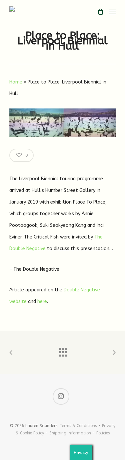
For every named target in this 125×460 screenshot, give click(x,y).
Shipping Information (70, 433)
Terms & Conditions (78, 425)
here (42, 301)
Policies (103, 433)
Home (15, 82)
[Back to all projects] (62, 350)
